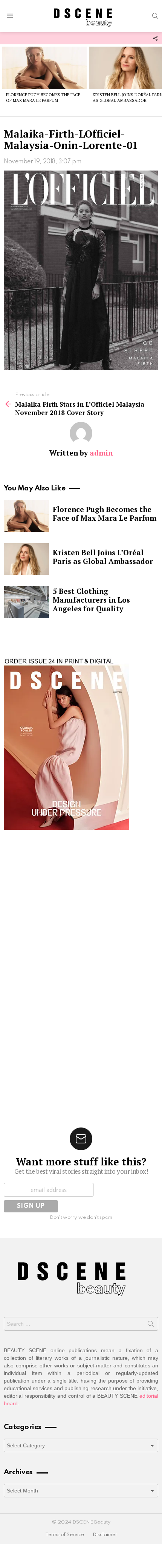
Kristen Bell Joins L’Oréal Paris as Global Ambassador (103, 557)
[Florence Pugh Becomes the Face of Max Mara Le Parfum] (44, 68)
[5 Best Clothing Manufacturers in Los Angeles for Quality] (26, 602)
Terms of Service (64, 1534)
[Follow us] (155, 38)
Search (150, 1325)
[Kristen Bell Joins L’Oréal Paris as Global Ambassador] (26, 559)
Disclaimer (105, 1534)
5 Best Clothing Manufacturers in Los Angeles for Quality (91, 599)
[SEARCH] (155, 16)
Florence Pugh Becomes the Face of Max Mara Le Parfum (43, 97)
